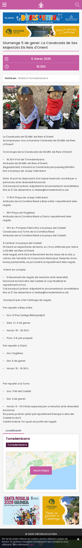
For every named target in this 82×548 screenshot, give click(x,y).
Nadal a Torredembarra (33, 78)
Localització (13, 430)
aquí (31, 544)
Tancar (78, 539)
